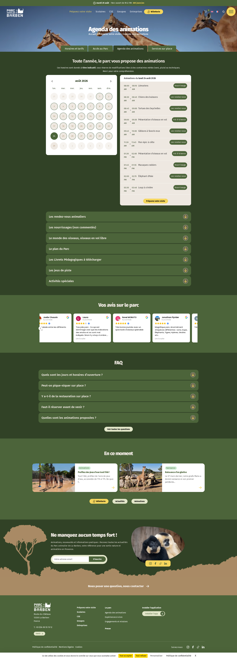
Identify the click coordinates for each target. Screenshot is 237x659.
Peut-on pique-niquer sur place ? (63, 385)
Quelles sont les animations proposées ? (68, 417)
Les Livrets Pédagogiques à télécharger (75, 259)
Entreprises (136, 11)
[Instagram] (150, 563)
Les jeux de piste (60, 270)
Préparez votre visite (80, 11)
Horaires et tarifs (74, 48)
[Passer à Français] (217, 11)
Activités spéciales (61, 281)
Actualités (120, 501)
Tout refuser (141, 656)
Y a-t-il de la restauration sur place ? (66, 396)
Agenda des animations (115, 612)
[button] (40, 328)
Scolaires (100, 11)
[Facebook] (155, 563)
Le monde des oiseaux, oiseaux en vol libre (77, 238)
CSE (111, 11)
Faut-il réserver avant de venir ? (62, 407)
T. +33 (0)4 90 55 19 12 (43, 627)
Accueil (92, 34)
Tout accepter (126, 656)
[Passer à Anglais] (212, 11)
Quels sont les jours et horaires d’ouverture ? (72, 375)
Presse (108, 628)
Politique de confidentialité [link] (178, 656)
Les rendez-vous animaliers (67, 216)
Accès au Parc (100, 48)
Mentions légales (66, 647)
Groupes (121, 11)
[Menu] (231, 11)
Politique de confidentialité (44, 647)
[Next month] (110, 80)
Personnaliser (156, 656)
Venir (38, 633)
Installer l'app (151, 613)
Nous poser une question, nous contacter (116, 586)
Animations (139, 501)
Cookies (78, 647)
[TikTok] (160, 563)
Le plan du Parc (59, 249)
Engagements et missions (116, 621)
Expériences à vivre (113, 617)
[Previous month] (52, 80)
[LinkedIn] (165, 563)
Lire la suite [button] (47, 339)
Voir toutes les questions (118, 429)
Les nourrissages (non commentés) (72, 227)
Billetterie (155, 11)
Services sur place (162, 48)
